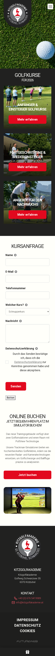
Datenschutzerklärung (28, 362)
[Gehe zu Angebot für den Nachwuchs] (27, 202)
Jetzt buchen (27, 475)
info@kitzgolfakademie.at (29, 602)
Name (10, 255)
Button (10, 397)
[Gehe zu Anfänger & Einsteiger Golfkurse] (27, 107)
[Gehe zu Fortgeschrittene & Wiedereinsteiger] (27, 154)
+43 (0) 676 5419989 (29, 598)
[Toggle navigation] (50, 6)
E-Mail (11, 272)
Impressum (27, 620)
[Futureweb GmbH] (27, 641)
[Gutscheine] (27, 652)
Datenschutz (27, 625)
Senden (16, 386)
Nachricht (13, 321)
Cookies (27, 631)
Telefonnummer (16, 288)
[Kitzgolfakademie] (27, 547)
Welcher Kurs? (16, 305)
